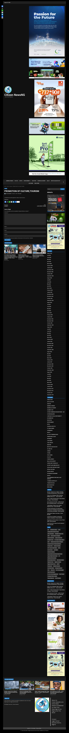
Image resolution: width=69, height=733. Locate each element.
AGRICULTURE (50, 399)
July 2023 (49, 329)
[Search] (63, 182)
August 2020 (49, 372)
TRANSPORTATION (50, 482)
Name (5, 226)
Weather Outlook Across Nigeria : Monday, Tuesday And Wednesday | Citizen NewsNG (11, 685)
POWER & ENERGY (50, 459)
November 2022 (50, 345)
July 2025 (49, 279)
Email (5, 230)
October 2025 (49, 273)
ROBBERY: (6, 205)
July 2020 (49, 374)
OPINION (48, 450)
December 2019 (50, 388)
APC (59, 529)
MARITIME (49, 444)
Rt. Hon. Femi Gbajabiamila (53, 574)
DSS (48, 541)
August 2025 (49, 277)
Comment (6, 212)
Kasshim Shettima (51, 551)
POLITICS (16, 180)
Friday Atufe (50, 545)
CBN (48, 535)
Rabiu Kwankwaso (51, 572)
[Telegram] (2, 14)
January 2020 (49, 386)
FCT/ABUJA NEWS (50, 428)
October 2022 (49, 347)
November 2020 (50, 366)
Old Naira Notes (51, 568)
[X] (2, 8)
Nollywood (50, 566)
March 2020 (49, 382)
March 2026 (49, 263)
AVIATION (49, 403)
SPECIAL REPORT (50, 471)
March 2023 (49, 337)
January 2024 (49, 316)
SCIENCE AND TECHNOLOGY (52, 463)
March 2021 (49, 357)
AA (48, 529)
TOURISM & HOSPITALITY (52, 480)
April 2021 (49, 355)
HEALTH (48, 180)
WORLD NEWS (37, 183)
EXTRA (48, 424)
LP (59, 555)
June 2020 (49, 376)
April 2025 (49, 286)
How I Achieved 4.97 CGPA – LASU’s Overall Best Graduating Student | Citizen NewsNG (57, 685)
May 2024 (49, 308)
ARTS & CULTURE (50, 401)
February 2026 (50, 265)
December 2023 (50, 318)
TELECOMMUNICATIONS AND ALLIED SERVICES (54, 478)
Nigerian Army (50, 562)
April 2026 (49, 261)
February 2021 (50, 359)
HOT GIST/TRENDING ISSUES (52, 434)
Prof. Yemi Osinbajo (59, 570)
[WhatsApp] (2, 10)
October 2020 (49, 368)
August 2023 (49, 327)
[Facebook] (2, 6)
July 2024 (49, 304)
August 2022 (49, 351)
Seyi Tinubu (61, 574)
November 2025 (50, 271)
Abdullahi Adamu (53, 529)
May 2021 (49, 353)
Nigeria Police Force (51, 564)
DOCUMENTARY (50, 418)
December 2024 (50, 294)
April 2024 (49, 310)
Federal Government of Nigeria (57, 541)
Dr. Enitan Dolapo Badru (59, 539)
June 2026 (49, 257)
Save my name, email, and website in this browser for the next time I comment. (19, 238)
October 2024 (49, 298)
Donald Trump (50, 539)
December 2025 (50, 269)
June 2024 (49, 306)
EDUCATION (34, 180)
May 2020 (49, 378)
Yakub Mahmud (51, 578)
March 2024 (49, 312)
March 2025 (49, 288)
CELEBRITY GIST (50, 409)
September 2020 (50, 370)
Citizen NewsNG (14, 95)
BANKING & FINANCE (9, 180)
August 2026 (49, 253)
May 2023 (49, 333)
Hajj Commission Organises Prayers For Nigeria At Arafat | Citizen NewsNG (39, 249)
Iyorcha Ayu (50, 549)
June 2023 (49, 331)
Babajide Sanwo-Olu (59, 533)
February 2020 (50, 384)
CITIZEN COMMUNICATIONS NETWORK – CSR (55, 411)
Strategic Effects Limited (52, 576)
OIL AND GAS (49, 448)
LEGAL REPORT (50, 442)
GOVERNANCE (49, 430)
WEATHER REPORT (7, 688)
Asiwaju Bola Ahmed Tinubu (53, 531)
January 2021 (49, 361)
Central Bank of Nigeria (55, 535)
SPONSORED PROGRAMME (52, 473)
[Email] (2, 12)
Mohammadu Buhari (52, 560)
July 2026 (49, 255)
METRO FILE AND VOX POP (55, 180)
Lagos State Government (52, 555)
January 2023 (49, 341)
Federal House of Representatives (54, 543)
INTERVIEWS (49, 438)
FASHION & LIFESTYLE (51, 426)
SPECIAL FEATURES (51, 469)
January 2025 (49, 292)
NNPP (58, 564)
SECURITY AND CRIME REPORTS (53, 465)
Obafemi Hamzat (56, 566)
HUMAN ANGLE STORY (51, 436)
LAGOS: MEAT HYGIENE (41, 205)
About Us (29, 728)
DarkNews (41, 730)
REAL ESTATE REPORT (51, 461)
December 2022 (50, 343)
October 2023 (49, 323)
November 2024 (50, 296)
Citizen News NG (58, 537)
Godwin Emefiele (57, 545)
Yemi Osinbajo (58, 578)
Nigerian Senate (58, 562)
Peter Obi (52, 570)
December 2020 (50, 364)
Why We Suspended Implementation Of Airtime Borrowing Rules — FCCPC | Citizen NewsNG (25, 249)
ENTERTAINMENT (27, 180)
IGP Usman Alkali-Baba (52, 547)
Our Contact (33, 728)
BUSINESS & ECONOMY (41, 180)
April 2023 (49, 335)
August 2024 (49, 302)
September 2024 (50, 300)
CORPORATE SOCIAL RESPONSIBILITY (54, 416)
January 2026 (49, 267)
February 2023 (50, 339)
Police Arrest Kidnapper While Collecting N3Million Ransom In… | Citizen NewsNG (27, 685)
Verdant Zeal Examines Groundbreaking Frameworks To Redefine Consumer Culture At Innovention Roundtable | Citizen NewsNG (55, 510)
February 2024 (50, 314)
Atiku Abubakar (51, 533)
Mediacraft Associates (52, 557)
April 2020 (49, 380)
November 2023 (50, 320)
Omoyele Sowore (58, 568)
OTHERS (6, 188)
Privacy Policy (38, 728)
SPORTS (20, 180)
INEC (59, 547)
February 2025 (50, 290)
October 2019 (49, 392)
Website (5, 234)
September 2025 (50, 275)
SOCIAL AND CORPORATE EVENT (53, 467)
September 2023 (50, 325)
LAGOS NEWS (31, 183)
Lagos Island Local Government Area (55, 553)
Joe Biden (56, 549)
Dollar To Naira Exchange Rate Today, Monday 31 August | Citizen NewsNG (42, 685)
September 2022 (50, 349)
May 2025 (49, 284)
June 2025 (49, 282)
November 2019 (50, 390)
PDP (48, 570)
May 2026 (49, 259)
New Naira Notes (60, 560)
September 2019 (50, 394)
